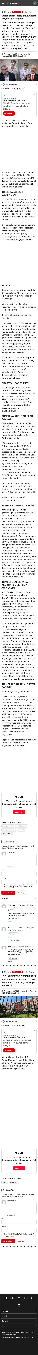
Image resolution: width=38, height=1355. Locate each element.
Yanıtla (10, 922)
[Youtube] (31, 1298)
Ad (2, 870)
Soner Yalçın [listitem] (7, 834)
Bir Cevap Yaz (8, 842)
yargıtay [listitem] (13, 1182)
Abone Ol (19, 812)
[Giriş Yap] (35, 3)
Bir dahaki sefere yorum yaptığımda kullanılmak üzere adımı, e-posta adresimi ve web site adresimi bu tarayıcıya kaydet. (19, 886)
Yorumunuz (11, 852)
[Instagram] (19, 1298)
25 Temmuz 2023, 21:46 (25, 946)
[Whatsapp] (19, 1304)
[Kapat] (34, 94)
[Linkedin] (25, 1298)
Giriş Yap (21, 893)
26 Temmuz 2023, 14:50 (25, 905)
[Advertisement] (19, 149)
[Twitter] (12, 1298)
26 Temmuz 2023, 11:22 (26, 928)
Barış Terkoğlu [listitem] (21, 826)
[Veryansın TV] (13, 3)
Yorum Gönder (8, 893)
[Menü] (3, 3)
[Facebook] (6, 1298)
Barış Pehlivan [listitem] (8, 826)
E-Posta (4, 878)
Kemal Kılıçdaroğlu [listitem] (9, 830)
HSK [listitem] (4, 1182)
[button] (21, 12)
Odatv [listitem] (21, 830)
